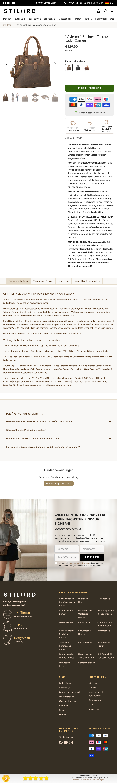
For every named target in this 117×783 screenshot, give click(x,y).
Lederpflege (65, 683)
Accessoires (65, 19)
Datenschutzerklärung (79, 563)
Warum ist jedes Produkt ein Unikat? (26, 430)
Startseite (8, 25)
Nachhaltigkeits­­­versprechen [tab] (87, 281)
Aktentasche (104, 630)
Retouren (63, 710)
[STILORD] (20, 11)
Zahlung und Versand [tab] (43, 281)
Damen (78, 19)
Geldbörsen (50, 19)
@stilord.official (66, 737)
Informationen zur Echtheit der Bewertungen (88, 780)
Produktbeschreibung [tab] (18, 281)
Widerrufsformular (67, 701)
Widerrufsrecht (66, 696)
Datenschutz (95, 700)
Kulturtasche (104, 598)
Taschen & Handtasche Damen (65, 646)
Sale (112, 19)
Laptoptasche (85, 642)
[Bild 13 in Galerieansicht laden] (30, 62)
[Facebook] (4, 3)
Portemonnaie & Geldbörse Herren (67, 634)
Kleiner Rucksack (86, 662)
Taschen (7, 19)
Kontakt (63, 714)
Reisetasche (84, 622)
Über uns (93, 683)
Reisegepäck (34, 19)
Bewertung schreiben (58, 483)
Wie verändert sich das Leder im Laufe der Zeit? (32, 438)
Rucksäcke (19, 19)
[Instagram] (8, 3)
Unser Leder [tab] (63, 281)
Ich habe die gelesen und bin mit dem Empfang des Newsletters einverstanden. (81, 564)
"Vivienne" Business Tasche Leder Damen (36, 25)
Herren (88, 19)
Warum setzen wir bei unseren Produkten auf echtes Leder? (39, 421)
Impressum (94, 709)
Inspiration (101, 19)
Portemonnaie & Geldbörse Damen (86, 614)
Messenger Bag (66, 622)
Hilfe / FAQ (64, 705)
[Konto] (98, 11)
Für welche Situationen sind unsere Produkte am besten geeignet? (43, 447)
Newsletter (64, 687)
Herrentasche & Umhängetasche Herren (67, 602)
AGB (91, 704)
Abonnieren (92, 557)
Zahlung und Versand (69, 692)
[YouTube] (13, 3)
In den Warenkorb (89, 88)
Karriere (92, 687)
